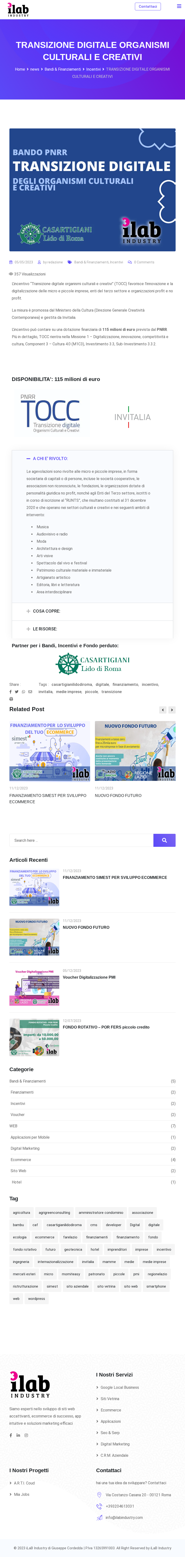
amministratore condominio (101, 1212)
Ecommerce (21, 1159)
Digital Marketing (25, 1148)
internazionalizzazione (55, 1262)
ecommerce (44, 1237)
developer (113, 1225)
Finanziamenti (22, 1092)
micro (48, 1274)
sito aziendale (77, 1286)
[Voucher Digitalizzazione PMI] (34, 987)
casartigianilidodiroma (72, 684)
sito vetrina (106, 1286)
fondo (153, 1237)
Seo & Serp (110, 1432)
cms (93, 1225)
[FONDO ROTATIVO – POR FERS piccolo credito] (34, 1037)
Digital (135, 1225)
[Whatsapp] (25, 692)
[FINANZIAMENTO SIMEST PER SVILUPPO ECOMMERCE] (34, 887)
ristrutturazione (25, 1286)
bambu (18, 1225)
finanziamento (125, 684)
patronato (97, 1274)
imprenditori (117, 1249)
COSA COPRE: (46, 611)
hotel (95, 1249)
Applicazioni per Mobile (30, 1137)
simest (52, 1286)
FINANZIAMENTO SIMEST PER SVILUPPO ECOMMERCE (115, 877)
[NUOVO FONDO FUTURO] (34, 937)
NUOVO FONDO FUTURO (118, 796)
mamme (109, 1262)
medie (129, 1262)
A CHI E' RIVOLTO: (50, 458)
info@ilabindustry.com (124, 1517)
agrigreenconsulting (54, 1212)
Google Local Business (120, 1387)
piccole (91, 691)
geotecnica (73, 1249)
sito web (131, 1286)
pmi (136, 1274)
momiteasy (71, 1274)
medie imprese (68, 691)
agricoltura (21, 1212)
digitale (102, 684)
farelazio (70, 1237)
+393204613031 (120, 1506)
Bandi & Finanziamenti (91, 262)
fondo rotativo (25, 1249)
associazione (142, 1212)
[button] (92, 459)
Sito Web (18, 1171)
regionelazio (157, 1274)
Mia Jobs (21, 1494)
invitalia (46, 691)
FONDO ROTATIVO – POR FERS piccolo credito (106, 1027)
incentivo (150, 684)
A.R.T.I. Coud (24, 1483)
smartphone (156, 1286)
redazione (55, 262)
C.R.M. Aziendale (114, 1455)
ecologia (19, 1237)
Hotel (16, 1182)
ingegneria (21, 1262)
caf (35, 1225)
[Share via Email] (31, 692)
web (16, 1298)
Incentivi (116, 262)
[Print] (11, 699)
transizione (111, 691)
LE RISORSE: (45, 628)
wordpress (36, 1298)
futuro (50, 1249)
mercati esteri (24, 1274)
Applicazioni (111, 1421)
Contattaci (148, 6)
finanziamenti (97, 1237)
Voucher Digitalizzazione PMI (89, 977)
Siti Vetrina (110, 1399)
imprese (141, 1249)
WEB (13, 1126)
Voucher (18, 1114)
